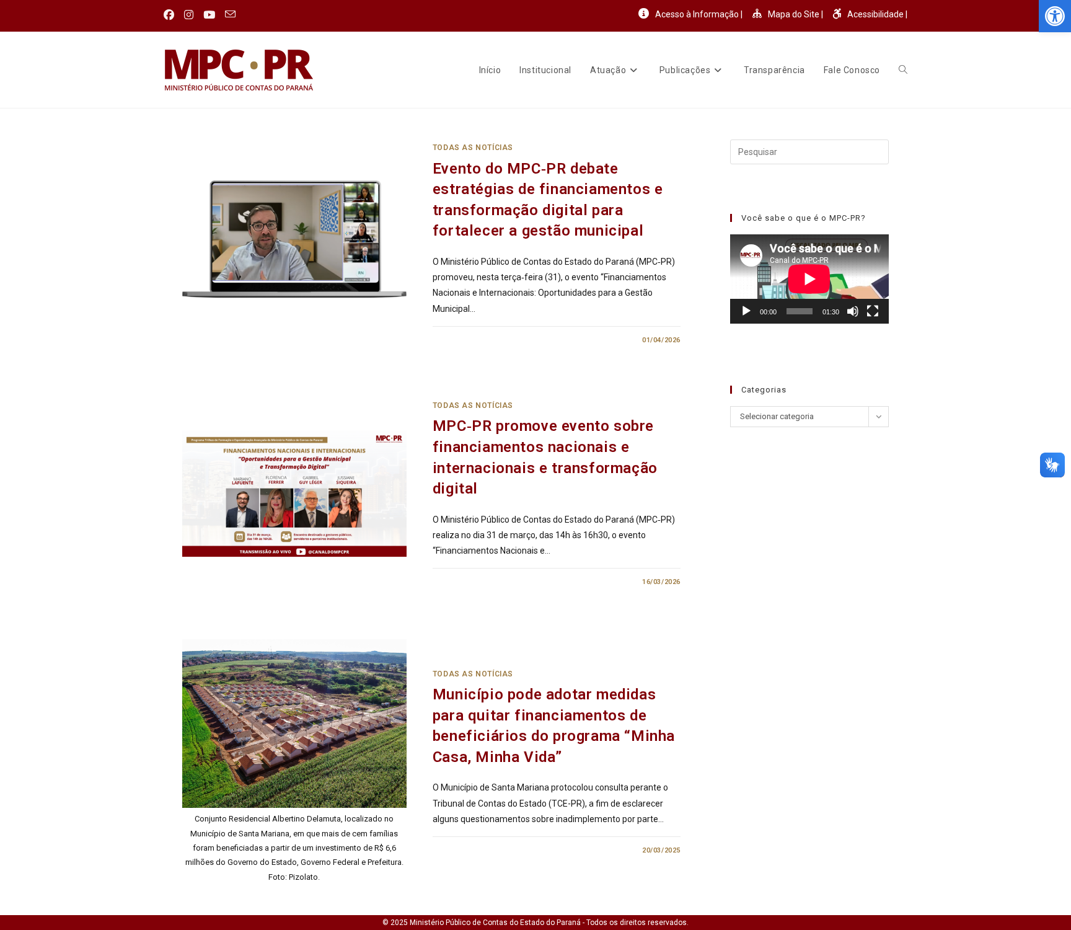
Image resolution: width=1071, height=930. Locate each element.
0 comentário (469, 340)
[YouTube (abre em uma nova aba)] (209, 15)
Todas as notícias (473, 147)
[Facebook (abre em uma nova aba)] (171, 15)
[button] (1055, 16)
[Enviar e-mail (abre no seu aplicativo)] (230, 15)
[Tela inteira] (872, 311)
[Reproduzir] (746, 311)
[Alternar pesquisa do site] (903, 70)
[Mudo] (853, 311)
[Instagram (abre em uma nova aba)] (188, 15)
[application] (809, 279)
